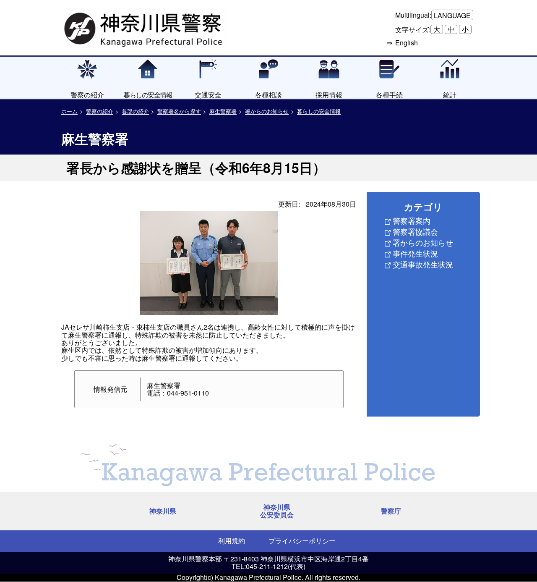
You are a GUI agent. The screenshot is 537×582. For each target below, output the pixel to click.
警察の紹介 (99, 111)
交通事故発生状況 (423, 264)
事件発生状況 (415, 253)
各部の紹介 (135, 111)
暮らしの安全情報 (319, 111)
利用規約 (231, 540)
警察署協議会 (415, 231)
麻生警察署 (223, 111)
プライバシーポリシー (302, 540)
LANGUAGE (452, 15)
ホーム (69, 111)
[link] (144, 27)
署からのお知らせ (267, 111)
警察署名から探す (179, 111)
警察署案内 (411, 220)
